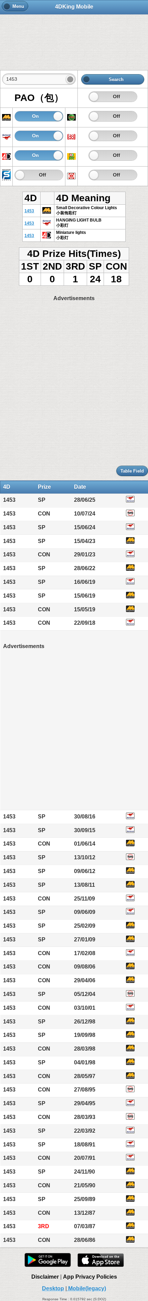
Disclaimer (45, 1277)
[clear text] (70, 79)
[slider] (93, 96)
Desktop (53, 1288)
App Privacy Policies (90, 1277)
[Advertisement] (74, 38)
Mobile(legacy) (86, 1288)
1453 (29, 210)
